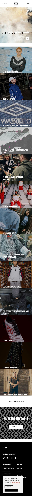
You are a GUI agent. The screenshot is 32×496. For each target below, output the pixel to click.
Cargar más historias (16, 401)
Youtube (15, 458)
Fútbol (19, 468)
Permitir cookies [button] (11, 490)
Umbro (16, 4)
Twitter (4, 458)
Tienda (5, 3)
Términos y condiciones (7, 473)
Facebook (8, 458)
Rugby (19, 472)
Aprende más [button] (16, 483)
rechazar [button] (9, 486)
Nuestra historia (8, 468)
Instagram (12, 458)
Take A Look (16, 427)
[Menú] (28, 4)
